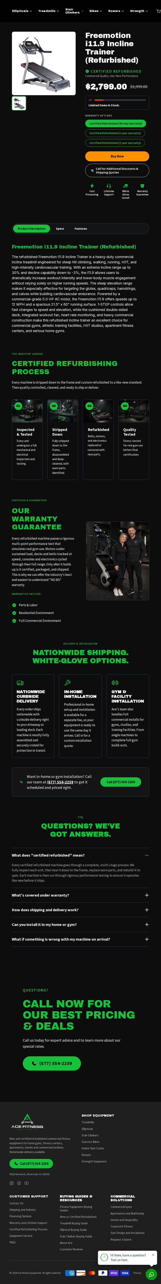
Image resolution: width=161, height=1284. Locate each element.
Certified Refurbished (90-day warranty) (115, 123)
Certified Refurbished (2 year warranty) (115, 143)
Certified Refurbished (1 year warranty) (115, 133)
